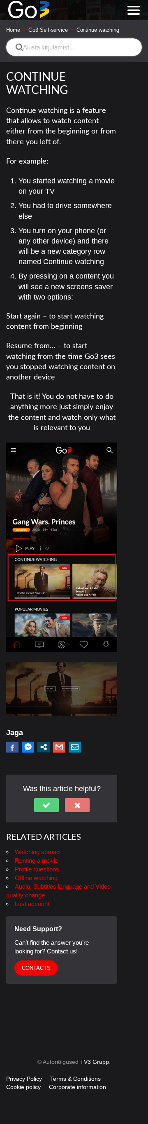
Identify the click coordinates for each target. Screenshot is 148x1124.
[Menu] (133, 10)
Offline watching (36, 877)
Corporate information (77, 1087)
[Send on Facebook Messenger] (28, 747)
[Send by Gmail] (59, 747)
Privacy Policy (24, 1078)
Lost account (32, 903)
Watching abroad (37, 851)
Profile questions (37, 869)
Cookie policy (23, 1087)
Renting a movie (36, 860)
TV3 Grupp (94, 1061)
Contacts (36, 968)
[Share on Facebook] (12, 747)
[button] (46, 805)
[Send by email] (75, 747)
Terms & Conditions (75, 1078)
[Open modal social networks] (43, 747)
